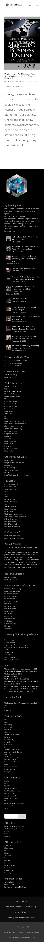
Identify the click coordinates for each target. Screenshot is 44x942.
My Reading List (9, 231)
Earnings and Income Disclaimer (20, 917)
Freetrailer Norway (10, 406)
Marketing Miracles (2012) (13, 676)
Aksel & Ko (8, 414)
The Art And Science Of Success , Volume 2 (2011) (21, 669)
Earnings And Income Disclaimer (15, 887)
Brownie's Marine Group (12, 391)
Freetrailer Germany (11, 409)
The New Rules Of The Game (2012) (16, 679)
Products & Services (13, 907)
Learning (28, 81)
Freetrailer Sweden (10, 404)
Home (16, 901)
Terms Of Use (9, 882)
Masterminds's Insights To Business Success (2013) (21, 686)
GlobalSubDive (9, 806)
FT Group (7, 399)
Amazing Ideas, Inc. (11, 507)
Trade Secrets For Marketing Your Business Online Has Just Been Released (20, 76)
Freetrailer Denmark (11, 401)
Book (22, 81)
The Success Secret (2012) (13, 674)
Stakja (6, 419)
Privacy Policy (9, 885)
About (25, 901)
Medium (7, 801)
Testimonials (17, 86)
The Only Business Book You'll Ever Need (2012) (20, 671)
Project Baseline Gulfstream (14, 538)
